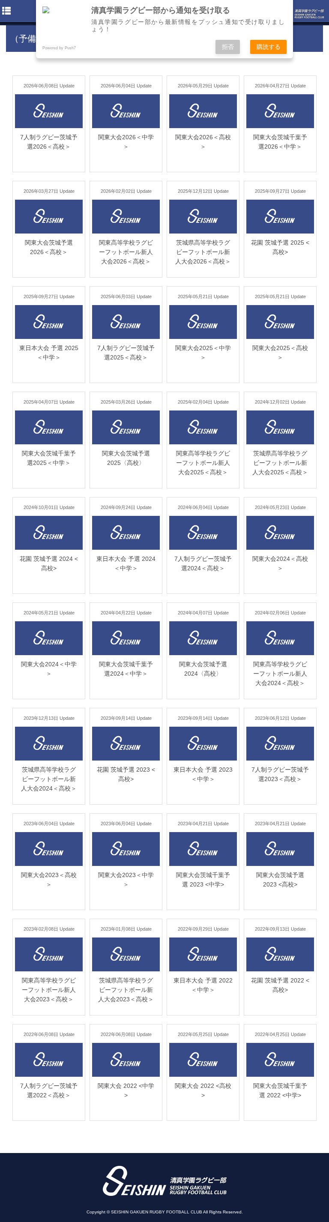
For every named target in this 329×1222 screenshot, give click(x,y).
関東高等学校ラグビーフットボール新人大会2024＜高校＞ (280, 674)
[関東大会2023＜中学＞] (126, 860)
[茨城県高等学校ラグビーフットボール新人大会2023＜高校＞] (126, 966)
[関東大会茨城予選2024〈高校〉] (203, 650)
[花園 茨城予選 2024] (49, 544)
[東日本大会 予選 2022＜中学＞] (203, 966)
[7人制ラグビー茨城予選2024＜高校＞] (203, 544)
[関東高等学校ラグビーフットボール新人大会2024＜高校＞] (280, 650)
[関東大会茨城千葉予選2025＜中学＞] (49, 439)
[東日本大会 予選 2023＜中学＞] (203, 755)
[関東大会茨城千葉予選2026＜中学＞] (280, 123)
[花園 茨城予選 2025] (280, 228)
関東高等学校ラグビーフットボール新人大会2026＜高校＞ (126, 252)
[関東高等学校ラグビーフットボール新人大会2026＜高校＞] (126, 228)
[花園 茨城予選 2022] (280, 966)
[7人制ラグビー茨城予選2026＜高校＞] (49, 123)
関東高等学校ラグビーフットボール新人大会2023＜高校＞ (49, 990)
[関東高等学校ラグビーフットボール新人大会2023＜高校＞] (49, 966)
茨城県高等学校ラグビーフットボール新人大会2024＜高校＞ (49, 779)
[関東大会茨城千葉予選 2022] (280, 1071)
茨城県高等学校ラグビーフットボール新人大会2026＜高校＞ (203, 252)
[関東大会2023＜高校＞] (49, 860)
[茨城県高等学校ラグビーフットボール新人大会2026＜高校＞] (203, 228)
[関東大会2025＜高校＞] (280, 333)
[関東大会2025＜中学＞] (203, 333)
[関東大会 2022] (126, 1071)
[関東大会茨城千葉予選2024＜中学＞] (126, 650)
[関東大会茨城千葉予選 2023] (203, 860)
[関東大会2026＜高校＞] (203, 123)
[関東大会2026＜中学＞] (126, 123)
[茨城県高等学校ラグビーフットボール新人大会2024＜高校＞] (49, 755)
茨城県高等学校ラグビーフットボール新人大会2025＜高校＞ (280, 463)
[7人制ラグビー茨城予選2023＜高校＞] (280, 755)
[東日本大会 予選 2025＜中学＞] (49, 333)
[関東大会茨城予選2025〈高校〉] (126, 439)
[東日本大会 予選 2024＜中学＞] (126, 544)
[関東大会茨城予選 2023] (280, 860)
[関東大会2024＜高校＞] (280, 544)
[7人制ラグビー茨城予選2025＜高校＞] (126, 333)
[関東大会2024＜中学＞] (49, 650)
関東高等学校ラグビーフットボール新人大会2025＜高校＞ (203, 463)
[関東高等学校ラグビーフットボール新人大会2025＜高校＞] (203, 439)
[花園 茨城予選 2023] (126, 755)
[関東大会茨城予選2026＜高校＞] (49, 228)
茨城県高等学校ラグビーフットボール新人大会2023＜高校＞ (126, 990)
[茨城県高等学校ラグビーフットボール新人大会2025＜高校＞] (280, 439)
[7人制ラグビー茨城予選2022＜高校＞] (49, 1071)
